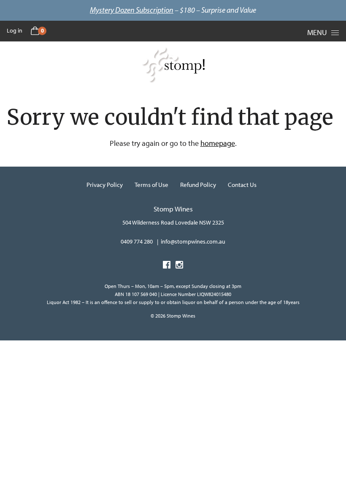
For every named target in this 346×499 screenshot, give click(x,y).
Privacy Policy (104, 185)
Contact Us (242, 185)
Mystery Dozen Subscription (131, 10)
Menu (317, 32)
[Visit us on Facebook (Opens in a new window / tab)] (166, 266)
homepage (217, 143)
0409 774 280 (137, 241)
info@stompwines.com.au (193, 241)
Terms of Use (151, 185)
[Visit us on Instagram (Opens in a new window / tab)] (179, 266)
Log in (14, 30)
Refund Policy (198, 185)
